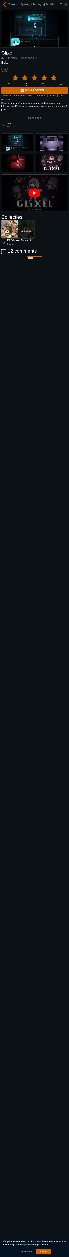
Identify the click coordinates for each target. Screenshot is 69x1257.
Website (7, 95)
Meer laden (34, 118)
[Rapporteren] (60, 84)
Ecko (4, 62)
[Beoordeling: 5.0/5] (34, 78)
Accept (43, 1251)
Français (11, 127)
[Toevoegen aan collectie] (43, 84)
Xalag (10, 244)
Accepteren (26, 1251)
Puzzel (52, 95)
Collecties (11, 217)
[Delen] (25, 84)
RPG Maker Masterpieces (21, 240)
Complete (40, 95)
